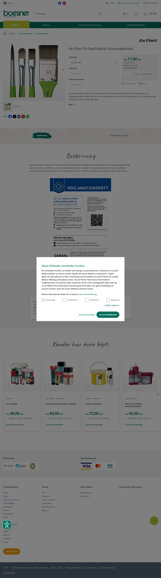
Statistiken (94, 300)
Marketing (115, 300)
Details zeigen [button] (111, 305)
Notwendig (50, 300)
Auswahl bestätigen (87, 314)
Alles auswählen (107, 315)
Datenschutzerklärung (87, 294)
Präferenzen (72, 300)
